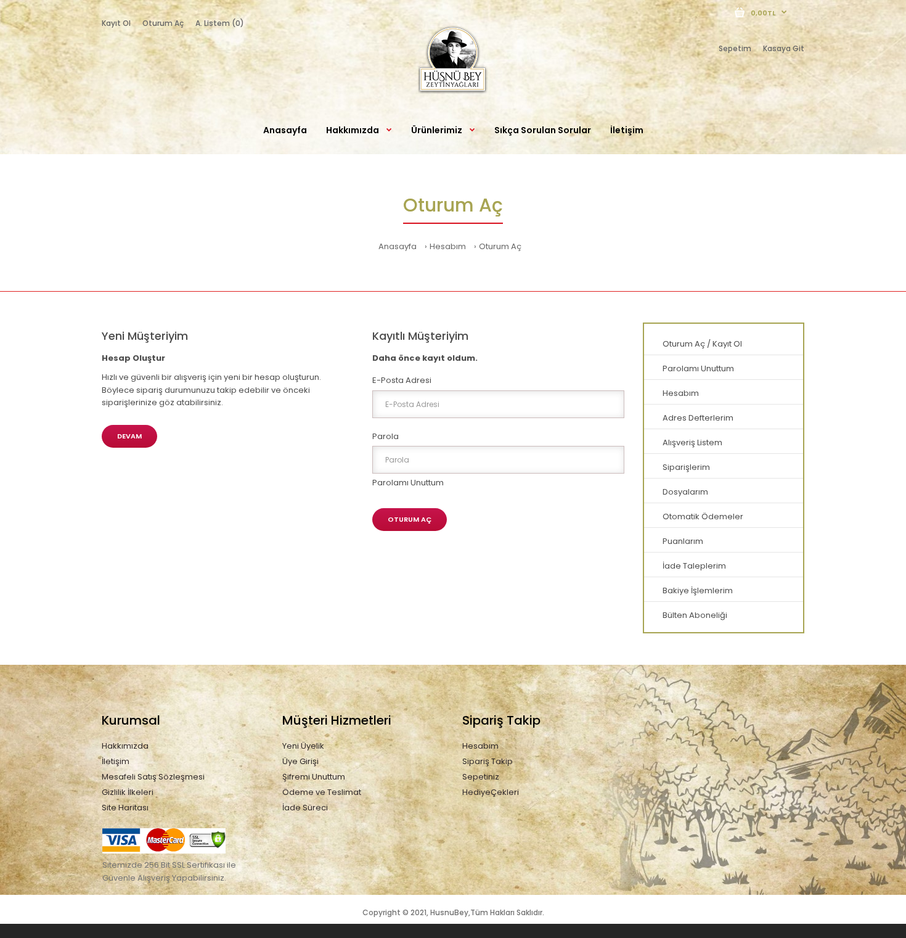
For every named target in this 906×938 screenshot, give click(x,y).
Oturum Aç (163, 23)
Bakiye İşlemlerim (698, 590)
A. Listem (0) (219, 23)
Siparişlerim (686, 467)
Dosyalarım (685, 492)
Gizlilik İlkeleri (127, 792)
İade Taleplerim (694, 566)
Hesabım (448, 246)
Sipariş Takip (487, 761)
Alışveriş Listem (692, 442)
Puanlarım (683, 541)
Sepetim (735, 48)
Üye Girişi (300, 761)
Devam (129, 436)
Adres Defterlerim (698, 418)
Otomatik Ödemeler (703, 516)
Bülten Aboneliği (695, 615)
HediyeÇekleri (490, 792)
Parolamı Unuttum (408, 482)
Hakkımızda (125, 746)
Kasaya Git (783, 48)
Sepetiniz (480, 777)
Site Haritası (125, 807)
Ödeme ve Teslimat (321, 792)
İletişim (115, 761)
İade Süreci (305, 807)
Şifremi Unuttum (313, 777)
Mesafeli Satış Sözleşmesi (153, 777)
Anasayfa (397, 246)
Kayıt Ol (116, 23)
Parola (385, 436)
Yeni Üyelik (303, 746)
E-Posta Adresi (401, 380)
